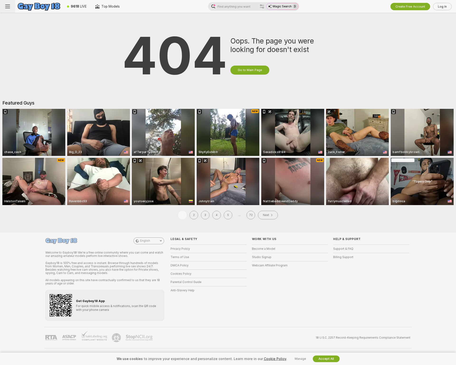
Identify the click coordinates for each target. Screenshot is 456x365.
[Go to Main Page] (39, 6)
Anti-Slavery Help (183, 290)
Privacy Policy (180, 248)
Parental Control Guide (186, 282)
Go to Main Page (250, 70)
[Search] (262, 6)
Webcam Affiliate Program (270, 265)
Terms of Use (180, 257)
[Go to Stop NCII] (140, 338)
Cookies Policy (181, 273)
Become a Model (263, 248)
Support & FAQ (343, 248)
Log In (442, 6)
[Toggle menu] (7, 6)
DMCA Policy (180, 265)
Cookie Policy (275, 359)
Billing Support (343, 257)
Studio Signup (261, 257)
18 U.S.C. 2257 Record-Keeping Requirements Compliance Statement (363, 337)
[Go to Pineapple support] (117, 337)
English (145, 240)
